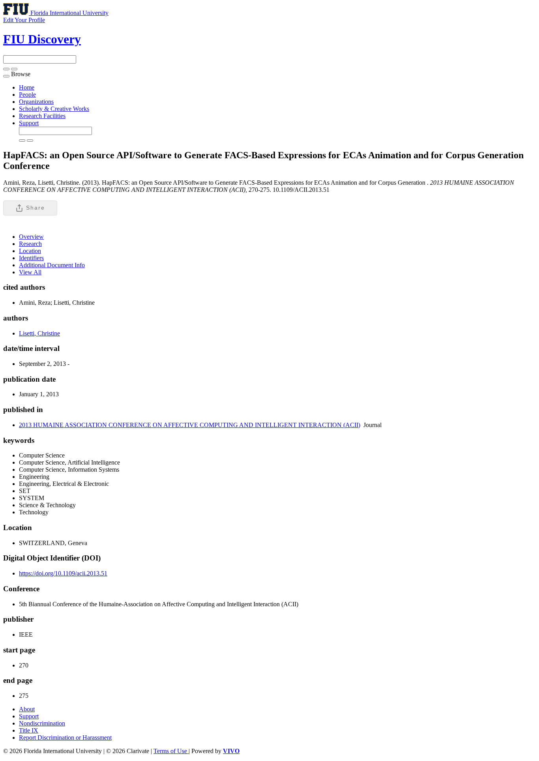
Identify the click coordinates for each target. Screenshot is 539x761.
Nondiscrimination (42, 723)
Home (26, 87)
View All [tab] (30, 272)
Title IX (28, 730)
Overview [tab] (31, 236)
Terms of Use (171, 751)
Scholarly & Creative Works (54, 108)
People (27, 94)
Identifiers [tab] (31, 258)
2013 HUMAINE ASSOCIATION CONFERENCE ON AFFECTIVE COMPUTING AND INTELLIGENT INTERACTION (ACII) (189, 425)
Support (29, 123)
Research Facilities (42, 115)
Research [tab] (30, 243)
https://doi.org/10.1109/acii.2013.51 (63, 573)
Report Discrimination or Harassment (65, 737)
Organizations (36, 101)
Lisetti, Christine (39, 333)
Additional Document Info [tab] (52, 265)
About (27, 709)
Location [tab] (30, 250)
